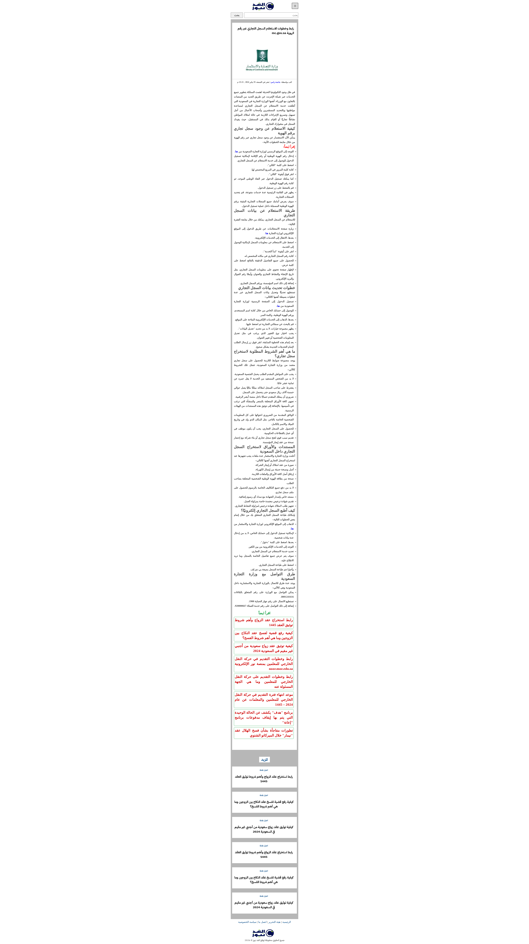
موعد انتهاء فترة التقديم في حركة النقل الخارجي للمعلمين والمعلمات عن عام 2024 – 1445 (264, 699)
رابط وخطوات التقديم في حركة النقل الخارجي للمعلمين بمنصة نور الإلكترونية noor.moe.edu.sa (264, 664)
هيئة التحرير (274, 922)
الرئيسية (286, 922)
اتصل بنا (262, 922)
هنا (236, 151)
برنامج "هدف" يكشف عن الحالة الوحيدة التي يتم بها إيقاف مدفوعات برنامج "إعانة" (264, 717)
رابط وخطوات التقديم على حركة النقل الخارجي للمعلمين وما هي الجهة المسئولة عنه (264, 681)
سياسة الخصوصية (247, 922)
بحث (237, 15)
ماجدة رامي (275, 82)
